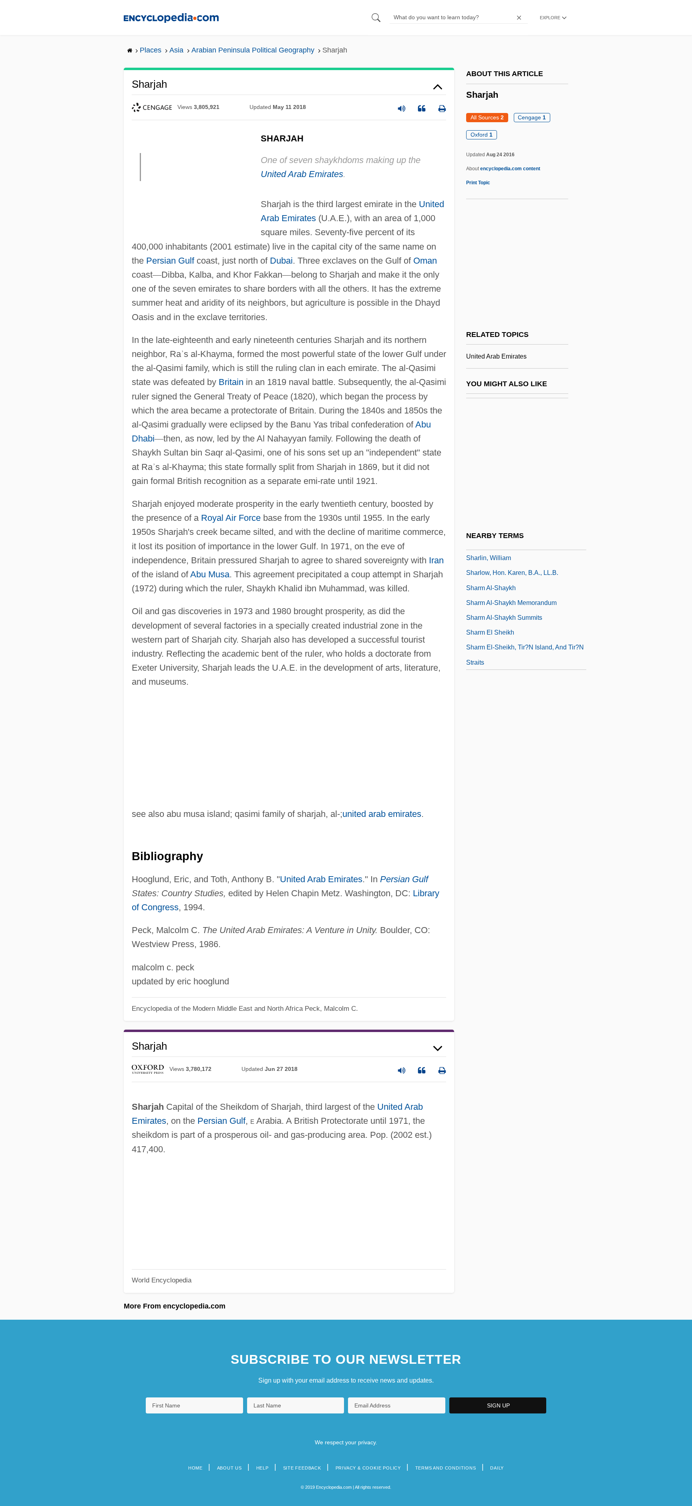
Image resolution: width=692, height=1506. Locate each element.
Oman (425, 261)
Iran (436, 560)
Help (262, 1468)
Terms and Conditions (445, 1468)
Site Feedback (302, 1468)
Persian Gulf (170, 261)
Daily (497, 1468)
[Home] (171, 17)
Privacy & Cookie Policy (368, 1468)
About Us (229, 1468)
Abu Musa (209, 574)
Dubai (281, 261)
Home (195, 1468)
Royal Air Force (231, 518)
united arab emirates (381, 814)
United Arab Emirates (302, 174)
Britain (231, 382)
